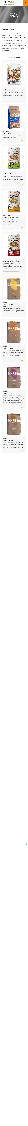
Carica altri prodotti (14, 458)
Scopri (22, 100)
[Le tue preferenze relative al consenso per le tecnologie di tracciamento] (26, 844)
